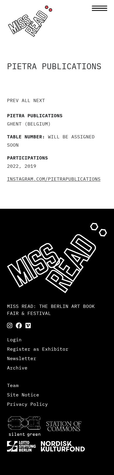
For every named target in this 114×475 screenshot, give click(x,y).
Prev (13, 100)
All (26, 100)
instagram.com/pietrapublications (54, 179)
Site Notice (23, 395)
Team (13, 385)
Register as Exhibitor (37, 349)
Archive (17, 368)
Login (14, 339)
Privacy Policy (27, 404)
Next (39, 100)
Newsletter (21, 358)
